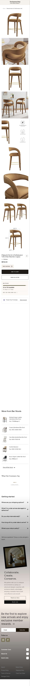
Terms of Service (5, 673)
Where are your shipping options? (13, 502)
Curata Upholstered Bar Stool (17, 427)
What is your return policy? (10, 528)
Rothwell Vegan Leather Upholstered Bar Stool (15, 418)
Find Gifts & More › (15, 3)
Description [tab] (5, 314)
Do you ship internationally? (11, 516)
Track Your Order (20, 673)
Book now (15, 602)
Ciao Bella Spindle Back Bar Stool (18, 437)
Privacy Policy (5, 670)
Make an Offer (15, 277)
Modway (6, 259)
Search (3, 667)
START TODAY (15, 398)
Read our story (15, 598)
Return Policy (19, 667)
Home (4, 8)
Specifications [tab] (14, 314)
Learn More (23, 299)
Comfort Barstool (13, 447)
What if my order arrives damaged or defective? (14, 509)
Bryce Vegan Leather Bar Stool (17, 456)
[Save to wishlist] (26, 255)
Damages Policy (5, 676)
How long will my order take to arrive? (14, 522)
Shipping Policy (20, 670)
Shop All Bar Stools (8, 467)
